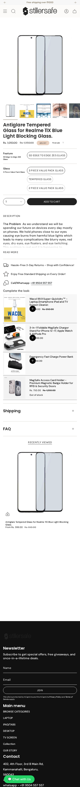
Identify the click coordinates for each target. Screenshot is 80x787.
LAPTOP (8, 718)
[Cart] (74, 11)
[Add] (33, 309)
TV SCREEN (10, 737)
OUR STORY (10, 750)
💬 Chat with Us (19, 779)
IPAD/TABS (9, 724)
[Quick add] (7, 514)
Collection (9, 744)
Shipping (12, 411)
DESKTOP (9, 731)
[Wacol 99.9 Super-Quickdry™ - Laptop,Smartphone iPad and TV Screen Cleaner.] (14, 308)
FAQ (7, 429)
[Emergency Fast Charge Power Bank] (14, 363)
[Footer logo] (17, 636)
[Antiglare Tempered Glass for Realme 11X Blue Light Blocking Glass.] (40, 481)
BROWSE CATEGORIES (16, 711)
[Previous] (5, 2)
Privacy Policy (55, 697)
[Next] (75, 2)
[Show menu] (5, 11)
